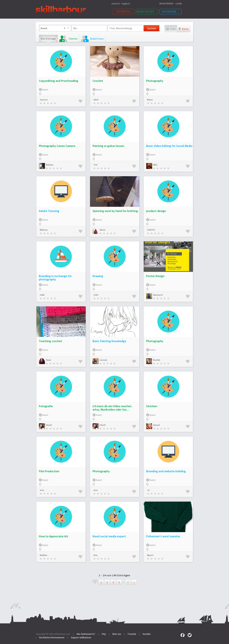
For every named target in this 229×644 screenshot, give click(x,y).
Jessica (44, 99)
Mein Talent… (147, 11)
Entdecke (123, 11)
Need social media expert (109, 536)
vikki (42, 294)
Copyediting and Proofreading (58, 81)
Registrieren (166, 3)
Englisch (126, 3)
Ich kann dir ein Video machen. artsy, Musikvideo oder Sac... (112, 407)
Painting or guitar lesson (108, 146)
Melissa (44, 229)
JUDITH (151, 229)
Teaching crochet (50, 341)
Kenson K (158, 294)
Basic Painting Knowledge (109, 341)
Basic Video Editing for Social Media (169, 146)
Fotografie (46, 406)
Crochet (98, 81)
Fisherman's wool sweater (163, 536)
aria (42, 490)
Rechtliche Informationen (51, 637)
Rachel (156, 359)
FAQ (104, 633)
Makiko (43, 555)
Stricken (151, 406)
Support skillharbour (81, 637)
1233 (95, 294)
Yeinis (102, 229)
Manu (150, 99)
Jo (148, 490)
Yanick (156, 424)
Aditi (95, 99)
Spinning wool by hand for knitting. (115, 211)
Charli (49, 424)
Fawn (48, 359)
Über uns (116, 633)
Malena (49, 164)
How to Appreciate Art (53, 536)
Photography (154, 81)
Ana (95, 555)
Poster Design (155, 276)
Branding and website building (166, 471)
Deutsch (116, 3)
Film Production (49, 471)
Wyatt (150, 555)
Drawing (98, 276)
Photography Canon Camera (57, 146)
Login (179, 3)
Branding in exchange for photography (55, 277)
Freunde (132, 633)
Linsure (103, 359)
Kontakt (147, 633)
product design (156, 211)
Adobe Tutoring (49, 211)
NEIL (155, 164)
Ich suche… (170, 11)
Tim (95, 164)
